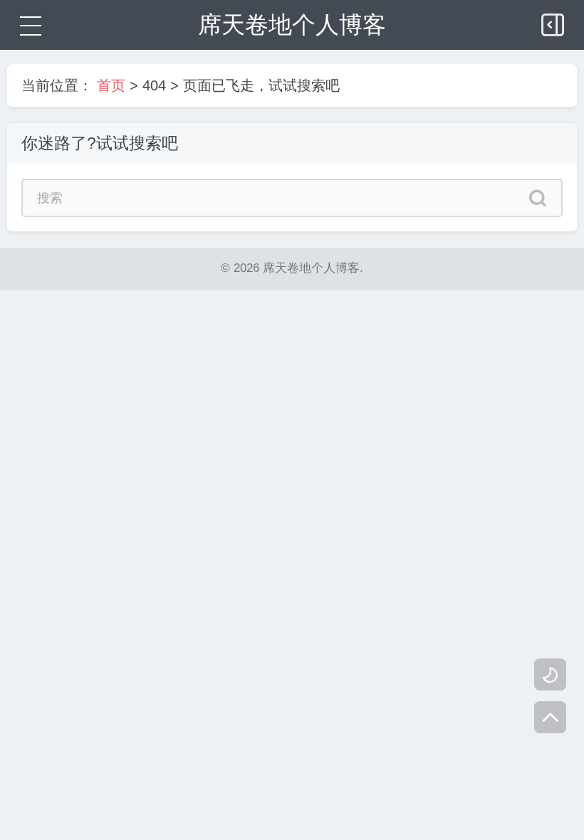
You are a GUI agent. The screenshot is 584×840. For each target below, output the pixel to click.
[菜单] (28, 25)
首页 (111, 85)
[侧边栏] (554, 21)
